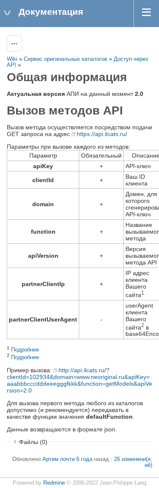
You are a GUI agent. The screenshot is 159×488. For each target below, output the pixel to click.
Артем (50, 459)
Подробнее (25, 350)
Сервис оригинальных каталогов (65, 59)
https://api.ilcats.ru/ (102, 134)
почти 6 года (76, 459)
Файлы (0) (33, 442)
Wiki (12, 59)
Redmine (54, 483)
